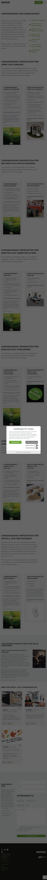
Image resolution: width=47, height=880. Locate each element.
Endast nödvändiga (31, 442)
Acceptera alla (15, 442)
